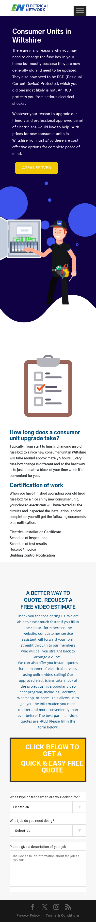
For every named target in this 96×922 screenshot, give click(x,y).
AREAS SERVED (36, 168)
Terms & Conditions (63, 915)
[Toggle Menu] (80, 10)
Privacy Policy (28, 915)
